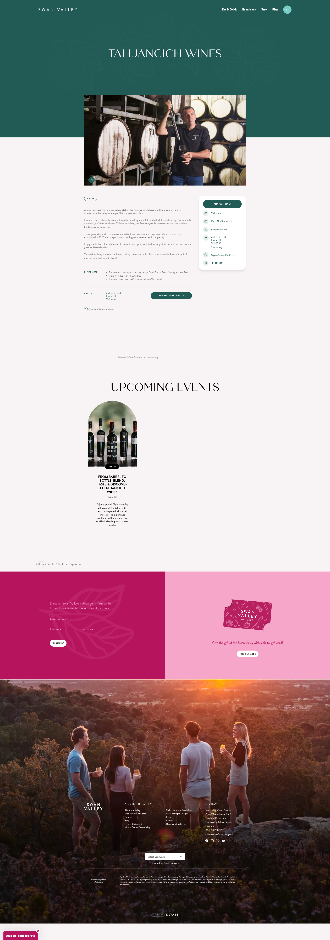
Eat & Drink (229, 9)
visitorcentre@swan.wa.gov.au (219, 834)
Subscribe (58, 643)
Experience (249, 9)
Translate (175, 863)
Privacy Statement (133, 824)
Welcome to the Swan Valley (179, 810)
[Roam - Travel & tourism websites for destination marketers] (172, 915)
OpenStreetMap (136, 357)
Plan (275, 9)
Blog (127, 820)
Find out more (247, 654)
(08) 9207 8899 (213, 830)
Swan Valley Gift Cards (135, 813)
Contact (129, 817)
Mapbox (123, 357)
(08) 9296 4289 (219, 229)
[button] (20, 935)
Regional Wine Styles (176, 824)
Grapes (169, 820)
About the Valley (132, 810)
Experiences (75, 564)
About (90, 198)
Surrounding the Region (177, 813)
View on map (216, 247)
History (170, 817)
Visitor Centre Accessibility (137, 827)
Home (41, 564)
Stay (264, 9)
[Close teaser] (38, 931)
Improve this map (151, 357)
